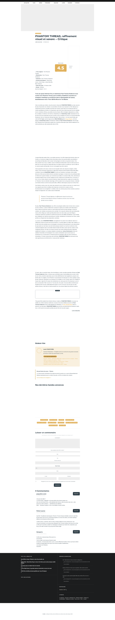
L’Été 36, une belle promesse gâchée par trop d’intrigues (34, 571)
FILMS (34, 2)
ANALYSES (56, 2)
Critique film (38, 33)
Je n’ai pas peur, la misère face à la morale (30, 565)
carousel (61, 419)
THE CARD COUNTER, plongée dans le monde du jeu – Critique (56, 361)
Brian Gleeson (53, 419)
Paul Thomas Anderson (71, 422)
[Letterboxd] (89, 1)
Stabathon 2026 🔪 (63, 589)
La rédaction (61, 597)
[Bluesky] (88, 1)
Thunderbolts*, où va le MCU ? (52, 294)
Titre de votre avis (57, 460)
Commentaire (57, 437)
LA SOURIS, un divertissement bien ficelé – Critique (53, 362)
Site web (69, 476)
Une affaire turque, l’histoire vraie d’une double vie (32, 559)
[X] (80, 1)
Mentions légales (79, 597)
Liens (81, 599)
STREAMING (47, 2)
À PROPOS (77, 2)
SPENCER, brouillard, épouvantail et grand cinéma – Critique (55, 364)
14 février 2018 (44, 419)
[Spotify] (91, 1)
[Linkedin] (86, 1)
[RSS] (93, 1)
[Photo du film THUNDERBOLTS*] (39, 294)
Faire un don (77, 599)
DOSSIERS (70, 2)
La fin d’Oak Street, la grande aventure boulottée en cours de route (36, 568)
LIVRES (63, 2)
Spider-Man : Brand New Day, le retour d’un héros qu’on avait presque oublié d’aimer (38, 562)
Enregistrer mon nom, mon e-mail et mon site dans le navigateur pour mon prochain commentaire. (58, 481)
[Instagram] (82, 1)
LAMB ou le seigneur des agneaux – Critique (52, 360)
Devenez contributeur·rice (70, 597)
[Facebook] (79, 1)
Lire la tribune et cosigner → (44, 377)
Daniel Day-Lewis (70, 419)
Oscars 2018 (61, 422)
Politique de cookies (70, 599)
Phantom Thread (53, 425)
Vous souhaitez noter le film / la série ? (57, 450)
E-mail (46, 476)
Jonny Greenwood (42, 422)
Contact (84, 599)
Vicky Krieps (62, 425)
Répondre (76, 493)
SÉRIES (40, 2)
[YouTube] (84, 1)
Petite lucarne (40, 511)
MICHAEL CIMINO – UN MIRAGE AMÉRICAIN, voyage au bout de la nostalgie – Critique (61, 358)
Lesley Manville (52, 422)
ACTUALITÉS (26, 2)
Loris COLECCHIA (48, 349)
